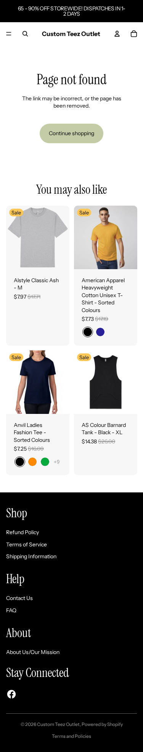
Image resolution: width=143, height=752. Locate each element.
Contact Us (19, 598)
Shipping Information (31, 556)
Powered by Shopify (102, 724)
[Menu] (9, 34)
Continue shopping (71, 133)
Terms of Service (26, 544)
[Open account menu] (117, 33)
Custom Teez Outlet (58, 724)
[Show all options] (56, 461)
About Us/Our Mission (32, 652)
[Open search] (25, 33)
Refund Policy (22, 532)
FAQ (11, 610)
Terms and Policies (71, 736)
